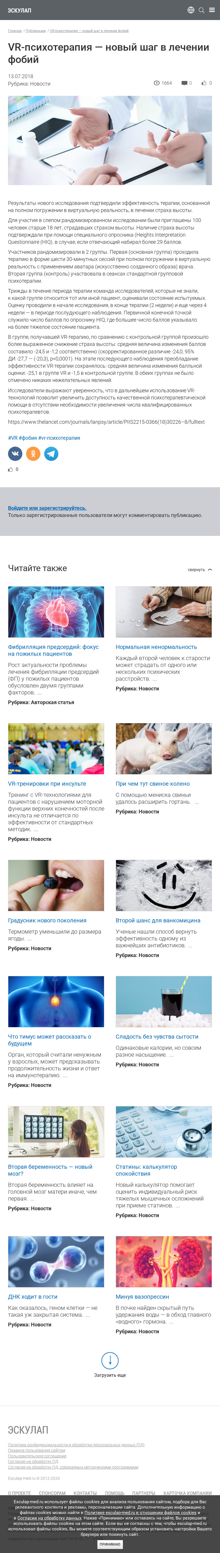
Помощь (114, 1493)
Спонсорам (52, 1493)
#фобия (28, 438)
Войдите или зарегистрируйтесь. (47, 508)
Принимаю (110, 1544)
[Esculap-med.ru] (28, 1429)
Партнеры (143, 1493)
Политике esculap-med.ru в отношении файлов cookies (141, 1512)
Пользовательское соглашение (37, 1456)
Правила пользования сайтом (36, 1450)
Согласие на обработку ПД (33, 1461)
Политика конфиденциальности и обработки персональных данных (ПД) (76, 1445)
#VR (12, 438)
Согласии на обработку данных (49, 1518)
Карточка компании (188, 1493)
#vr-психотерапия (59, 438)
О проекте (19, 1493)
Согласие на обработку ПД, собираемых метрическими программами (73, 1467)
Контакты (85, 1493)
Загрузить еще (110, 1375)
